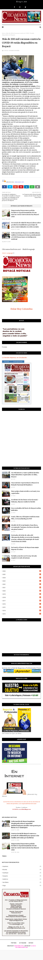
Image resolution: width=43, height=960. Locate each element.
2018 (22, 597)
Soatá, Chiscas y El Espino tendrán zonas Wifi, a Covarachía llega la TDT (25, 518)
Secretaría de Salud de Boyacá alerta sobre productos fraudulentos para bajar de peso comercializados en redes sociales (26, 225)
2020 (22, 591)
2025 (22, 574)
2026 (22, 571)
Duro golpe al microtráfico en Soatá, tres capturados (25, 492)
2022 (22, 584)
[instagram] (20, 7)
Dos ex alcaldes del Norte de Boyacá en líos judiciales (26, 509)
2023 (22, 581)
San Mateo (22, 882)
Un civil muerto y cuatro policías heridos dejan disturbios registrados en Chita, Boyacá (25, 475)
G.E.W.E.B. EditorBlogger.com (26, 946)
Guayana (22, 876)
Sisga (22, 885)
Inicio (3, 33)
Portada (4, 347)
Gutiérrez (22, 879)
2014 (22, 610)
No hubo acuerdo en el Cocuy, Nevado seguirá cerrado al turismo (24, 557)
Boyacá (31, 943)
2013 (22, 614)
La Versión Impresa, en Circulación (14, 357)
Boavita (22, 869)
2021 (22, 587)
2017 (22, 601)
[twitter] (25, 7)
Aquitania (22, 866)
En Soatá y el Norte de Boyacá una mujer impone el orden (25, 548)
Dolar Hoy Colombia (21, 309)
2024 (22, 578)
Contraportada (17, 362)
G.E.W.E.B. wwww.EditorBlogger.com (21, 809)
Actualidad (22, 943)
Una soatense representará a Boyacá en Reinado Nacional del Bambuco (25, 484)
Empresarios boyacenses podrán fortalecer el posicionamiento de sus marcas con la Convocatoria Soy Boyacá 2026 (25, 213)
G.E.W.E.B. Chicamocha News (11, 50)
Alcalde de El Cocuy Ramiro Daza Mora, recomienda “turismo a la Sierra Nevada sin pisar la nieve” (25, 527)
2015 (22, 607)
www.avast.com (19, 182)
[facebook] (14, 7)
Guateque (22, 873)
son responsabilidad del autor (27, 803)
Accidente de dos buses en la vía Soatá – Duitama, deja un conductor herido (25, 501)
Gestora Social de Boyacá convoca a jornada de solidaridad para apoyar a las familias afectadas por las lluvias (25, 836)
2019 (22, 594)
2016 (22, 604)
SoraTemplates (19, 946)
